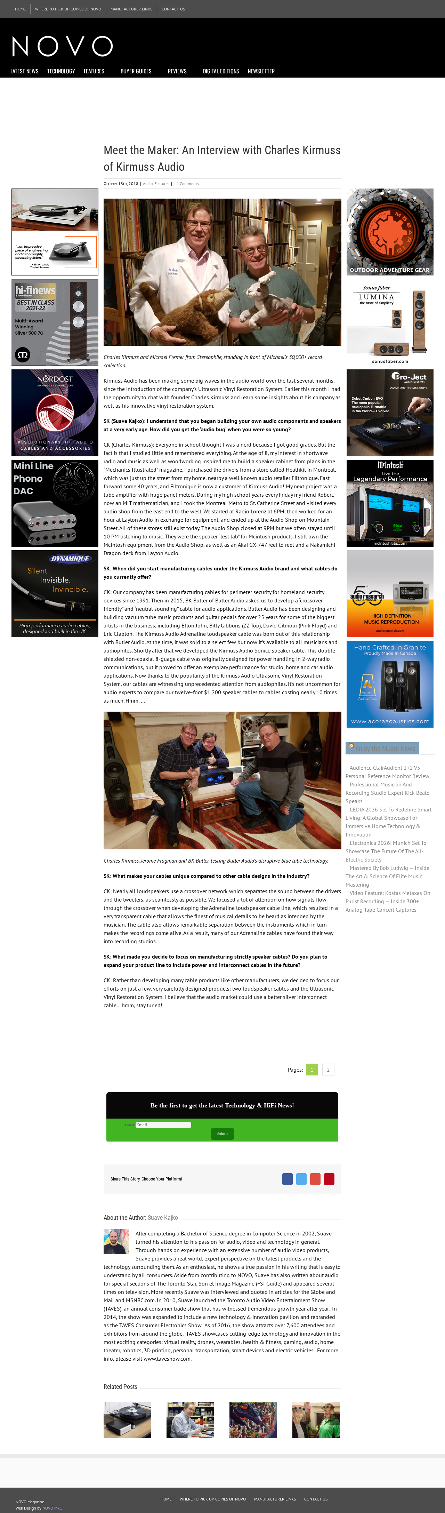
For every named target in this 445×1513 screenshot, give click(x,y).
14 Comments (186, 183)
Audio (148, 183)
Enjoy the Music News (385, 748)
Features (161, 183)
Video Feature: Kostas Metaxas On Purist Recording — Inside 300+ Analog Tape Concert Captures (388, 901)
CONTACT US (315, 1499)
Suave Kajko (163, 1217)
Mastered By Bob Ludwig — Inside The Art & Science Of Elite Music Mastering (387, 876)
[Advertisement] (308, 45)
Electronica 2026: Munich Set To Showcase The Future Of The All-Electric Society (386, 851)
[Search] (285, 71)
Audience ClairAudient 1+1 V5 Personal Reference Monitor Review (387, 771)
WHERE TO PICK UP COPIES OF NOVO (213, 1499)
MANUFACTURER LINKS (275, 1499)
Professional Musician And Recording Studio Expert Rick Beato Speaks (388, 792)
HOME (166, 1499)
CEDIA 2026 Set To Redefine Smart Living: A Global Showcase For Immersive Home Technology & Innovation (388, 822)
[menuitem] (20, 9)
